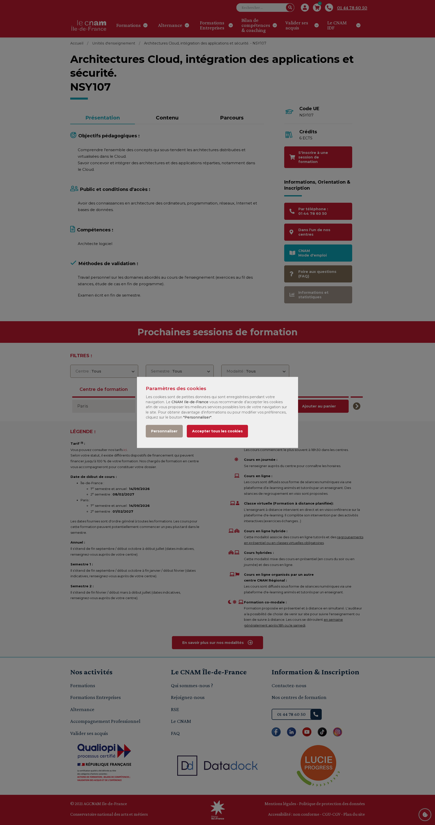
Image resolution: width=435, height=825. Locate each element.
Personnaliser (164, 431)
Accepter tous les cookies (217, 431)
